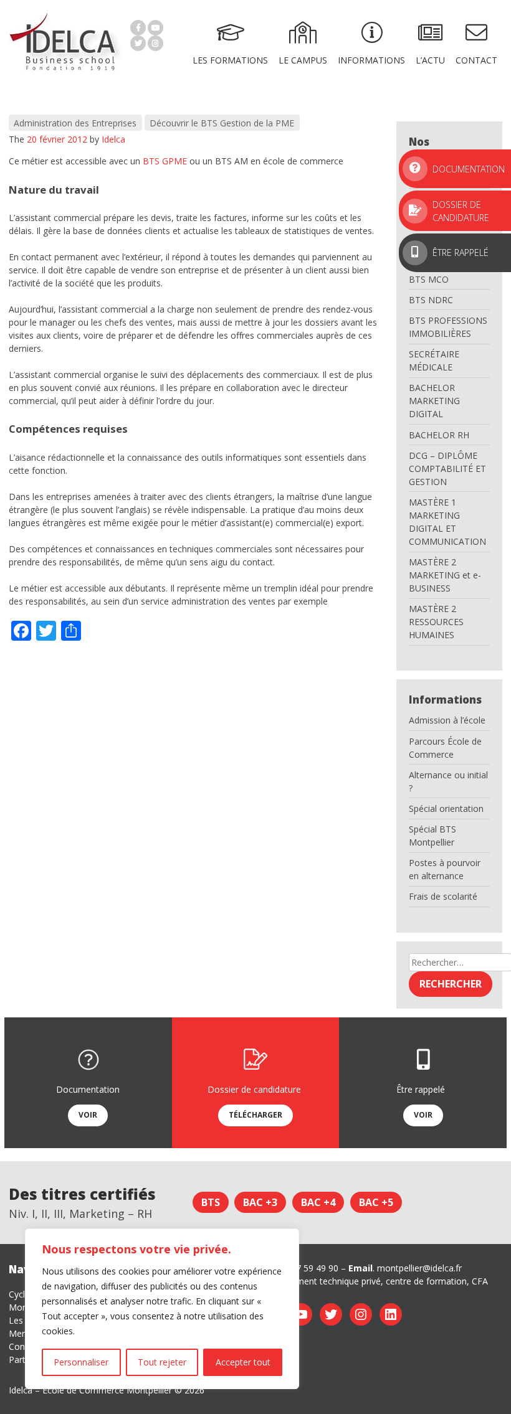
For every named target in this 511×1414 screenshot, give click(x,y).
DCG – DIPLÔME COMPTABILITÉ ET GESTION (447, 469)
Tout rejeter (162, 1362)
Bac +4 (318, 1202)
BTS (210, 1202)
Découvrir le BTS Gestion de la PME (222, 123)
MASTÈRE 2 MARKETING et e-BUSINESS (445, 575)
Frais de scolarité (443, 896)
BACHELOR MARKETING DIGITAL (434, 401)
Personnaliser (81, 1362)
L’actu (430, 60)
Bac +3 (260, 1202)
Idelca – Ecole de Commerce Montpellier (90, 1390)
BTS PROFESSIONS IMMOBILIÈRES (448, 326)
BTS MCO (429, 279)
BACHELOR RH (439, 435)
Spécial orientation (446, 808)
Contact (476, 60)
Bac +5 (376, 1202)
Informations (371, 60)
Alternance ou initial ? (448, 781)
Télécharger (255, 1115)
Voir (88, 1115)
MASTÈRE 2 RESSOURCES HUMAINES (436, 622)
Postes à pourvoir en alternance (444, 869)
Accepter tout (243, 1362)
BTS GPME (165, 161)
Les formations (230, 60)
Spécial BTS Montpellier (432, 835)
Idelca (113, 139)
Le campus (303, 60)
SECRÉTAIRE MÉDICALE (434, 360)
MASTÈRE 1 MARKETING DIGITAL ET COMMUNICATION (447, 521)
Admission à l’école (447, 720)
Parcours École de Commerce (445, 747)
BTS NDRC (431, 300)
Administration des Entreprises (75, 123)
